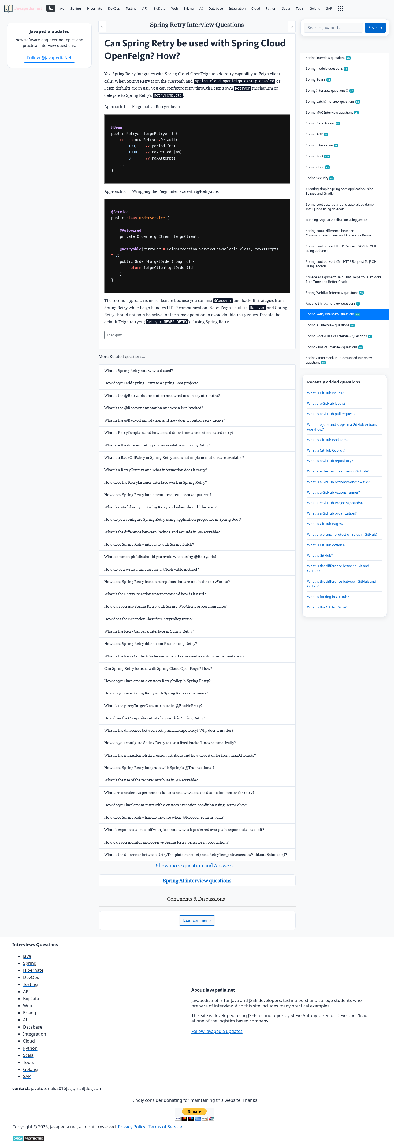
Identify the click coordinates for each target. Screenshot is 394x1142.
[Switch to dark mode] (50, 8)
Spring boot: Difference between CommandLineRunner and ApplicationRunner (339, 233)
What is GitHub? (320, 555)
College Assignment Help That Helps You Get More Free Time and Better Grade (343, 279)
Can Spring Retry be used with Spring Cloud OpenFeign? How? (158, 668)
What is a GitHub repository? (330, 460)
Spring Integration (321, 145)
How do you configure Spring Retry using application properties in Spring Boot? (172, 519)
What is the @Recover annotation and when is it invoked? (153, 407)
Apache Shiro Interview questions (332, 303)
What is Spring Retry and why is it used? (138, 370)
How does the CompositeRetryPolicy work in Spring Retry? (154, 718)
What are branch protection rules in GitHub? (342, 534)
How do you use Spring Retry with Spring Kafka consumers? (156, 693)
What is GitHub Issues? (325, 392)
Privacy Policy (131, 1127)
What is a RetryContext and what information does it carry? (155, 469)
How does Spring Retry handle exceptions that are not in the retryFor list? (167, 581)
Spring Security (319, 178)
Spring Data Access (322, 123)
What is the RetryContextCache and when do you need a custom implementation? (174, 656)
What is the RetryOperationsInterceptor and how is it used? (155, 594)
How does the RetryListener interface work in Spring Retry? (155, 482)
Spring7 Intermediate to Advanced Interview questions (339, 360)
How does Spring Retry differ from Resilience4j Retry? (150, 643)
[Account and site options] (342, 8)
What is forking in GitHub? (328, 596)
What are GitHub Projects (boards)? (335, 502)
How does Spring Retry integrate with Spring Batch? (149, 544)
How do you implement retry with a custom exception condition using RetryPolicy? (175, 805)
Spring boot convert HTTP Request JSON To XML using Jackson (341, 248)
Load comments (197, 920)
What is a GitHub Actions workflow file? (338, 481)
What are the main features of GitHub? (338, 471)
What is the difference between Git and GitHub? (338, 568)
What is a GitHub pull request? (331, 413)
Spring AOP (316, 134)
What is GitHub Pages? (325, 523)
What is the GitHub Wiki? (327, 607)
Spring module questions (326, 68)
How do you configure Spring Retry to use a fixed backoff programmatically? (170, 742)
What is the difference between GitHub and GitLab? (341, 584)
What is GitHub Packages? (328, 439)
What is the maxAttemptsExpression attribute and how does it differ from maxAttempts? (180, 755)
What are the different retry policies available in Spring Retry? (157, 445)
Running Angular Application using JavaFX (336, 219)
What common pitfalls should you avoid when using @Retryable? (160, 556)
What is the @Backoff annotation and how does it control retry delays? (164, 420)
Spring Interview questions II (329, 90)
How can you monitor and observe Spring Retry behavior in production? (166, 842)
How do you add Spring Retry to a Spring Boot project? (151, 382)
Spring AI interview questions (197, 880)
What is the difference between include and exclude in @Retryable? (162, 532)
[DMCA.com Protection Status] (28, 1138)
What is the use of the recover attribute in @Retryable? (151, 780)
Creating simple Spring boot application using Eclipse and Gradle (339, 191)
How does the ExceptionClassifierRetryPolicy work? (148, 618)
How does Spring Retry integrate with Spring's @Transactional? (159, 767)
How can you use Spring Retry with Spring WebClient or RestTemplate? (165, 606)
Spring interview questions (328, 58)
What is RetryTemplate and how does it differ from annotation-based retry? (168, 432)
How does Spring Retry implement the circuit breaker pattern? (157, 494)
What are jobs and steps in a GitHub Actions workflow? (342, 427)
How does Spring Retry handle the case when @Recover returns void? (164, 817)
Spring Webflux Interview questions (334, 292)
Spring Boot (317, 156)
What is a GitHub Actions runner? (333, 492)
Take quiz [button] (114, 334)
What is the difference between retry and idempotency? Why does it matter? (168, 730)
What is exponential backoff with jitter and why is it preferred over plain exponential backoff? (184, 829)
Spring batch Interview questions (332, 101)
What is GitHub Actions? (326, 544)
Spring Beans (318, 79)
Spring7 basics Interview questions (334, 347)
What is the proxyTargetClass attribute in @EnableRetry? (153, 705)
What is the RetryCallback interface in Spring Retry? (149, 631)
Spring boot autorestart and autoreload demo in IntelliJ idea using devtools (341, 206)
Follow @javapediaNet (49, 58)
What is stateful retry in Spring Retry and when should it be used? (160, 507)
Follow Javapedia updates (217, 1031)
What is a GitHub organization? (332, 513)
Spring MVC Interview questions (332, 112)
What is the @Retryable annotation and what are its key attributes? (162, 395)
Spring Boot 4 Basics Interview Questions (338, 336)
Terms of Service (165, 1127)
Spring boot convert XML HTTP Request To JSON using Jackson (341, 263)
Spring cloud (317, 167)
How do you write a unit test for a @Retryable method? (151, 569)
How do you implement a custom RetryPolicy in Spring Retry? (157, 680)
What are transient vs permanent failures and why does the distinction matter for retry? (179, 792)
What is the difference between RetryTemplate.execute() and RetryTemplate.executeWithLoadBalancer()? (195, 854)
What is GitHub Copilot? (326, 450)
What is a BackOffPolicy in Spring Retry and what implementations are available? (174, 457)
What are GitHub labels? (326, 403)
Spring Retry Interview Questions (332, 314)
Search (375, 28)
